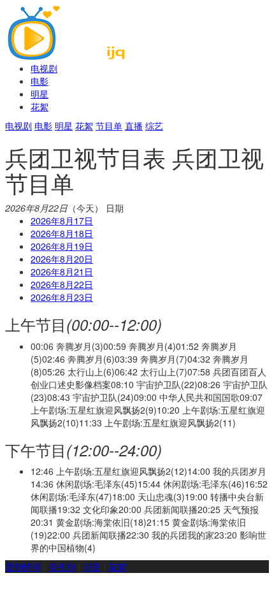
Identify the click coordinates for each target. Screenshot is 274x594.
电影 (39, 81)
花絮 (39, 106)
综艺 (154, 125)
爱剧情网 (23, 566)
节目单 (109, 125)
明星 (39, 93)
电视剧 (44, 68)
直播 (134, 125)
